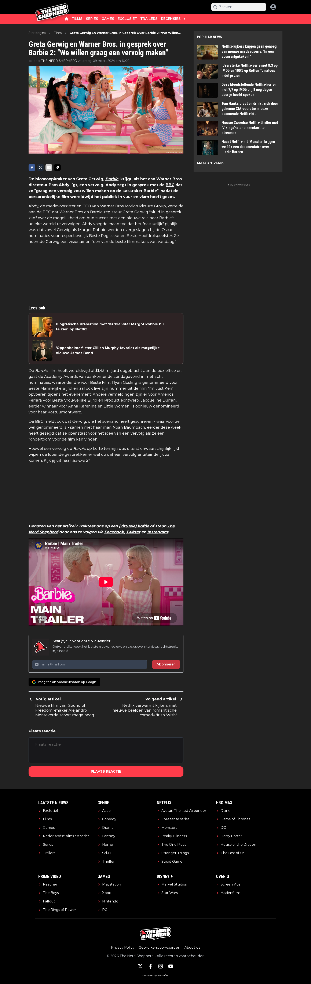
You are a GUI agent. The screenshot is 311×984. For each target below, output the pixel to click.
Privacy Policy (122, 947)
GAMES (108, 19)
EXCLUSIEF (127, 19)
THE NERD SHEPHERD (59, 61)
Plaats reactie (106, 771)
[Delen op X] (40, 167)
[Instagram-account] (160, 966)
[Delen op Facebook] (32, 167)
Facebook (114, 532)
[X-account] (140, 966)
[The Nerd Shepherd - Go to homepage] (52, 7)
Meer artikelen (210, 163)
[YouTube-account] (170, 966)
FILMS (77, 19)
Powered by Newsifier (155, 975)
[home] (66, 19)
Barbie (111, 179)
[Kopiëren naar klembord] (57, 167)
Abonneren (166, 664)
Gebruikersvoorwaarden (159, 947)
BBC (170, 185)
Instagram (157, 532)
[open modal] (273, 7)
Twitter (133, 532)
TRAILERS (149, 19)
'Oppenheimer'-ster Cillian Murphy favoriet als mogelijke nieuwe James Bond (108, 350)
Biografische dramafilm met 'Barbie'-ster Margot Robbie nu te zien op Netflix (110, 326)
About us (192, 947)
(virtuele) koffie (134, 526)
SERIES (92, 19)
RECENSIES (171, 19)
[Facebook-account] (150, 966)
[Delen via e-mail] (48, 167)
